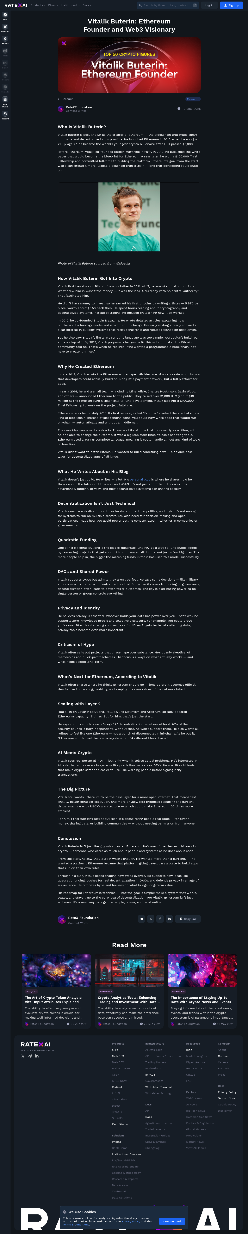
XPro (115, 1049)
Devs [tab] (86, 5)
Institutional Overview (126, 1154)
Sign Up (234, 5)
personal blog (140, 479)
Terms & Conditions (76, 1224)
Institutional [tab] (69, 5)
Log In (209, 5)
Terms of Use (226, 1098)
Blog (189, 1049)
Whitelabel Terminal (158, 1087)
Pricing (116, 1141)
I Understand (172, 1221)
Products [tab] (37, 5)
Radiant (117, 1087)
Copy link (190, 918)
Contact (223, 1056)
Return (68, 99)
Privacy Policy (227, 1092)
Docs (148, 1116)
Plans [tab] (51, 5)
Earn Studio (120, 1124)
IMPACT (150, 1074)
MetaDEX (118, 1056)
